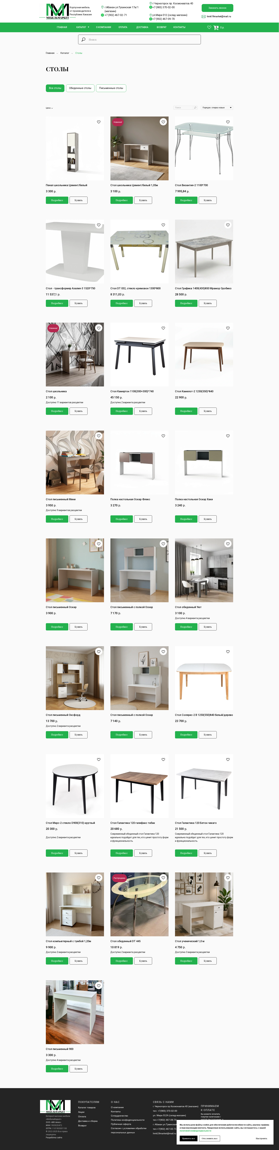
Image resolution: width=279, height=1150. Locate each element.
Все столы (55, 88)
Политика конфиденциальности (128, 1120)
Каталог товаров (86, 1107)
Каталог (65, 53)
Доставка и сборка (88, 1121)
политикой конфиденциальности (195, 1131)
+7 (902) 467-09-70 (163, 18)
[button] (217, 8)
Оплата (82, 1116)
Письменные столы (111, 88)
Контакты (116, 1111)
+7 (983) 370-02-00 (163, 7)
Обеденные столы (80, 88)
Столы (78, 53)
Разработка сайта (54, 1137)
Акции (81, 1112)
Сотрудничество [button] (119, 1115)
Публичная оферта (121, 1124)
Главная (50, 53)
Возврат (82, 1125)
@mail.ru (226, 16)
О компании (117, 1107)
